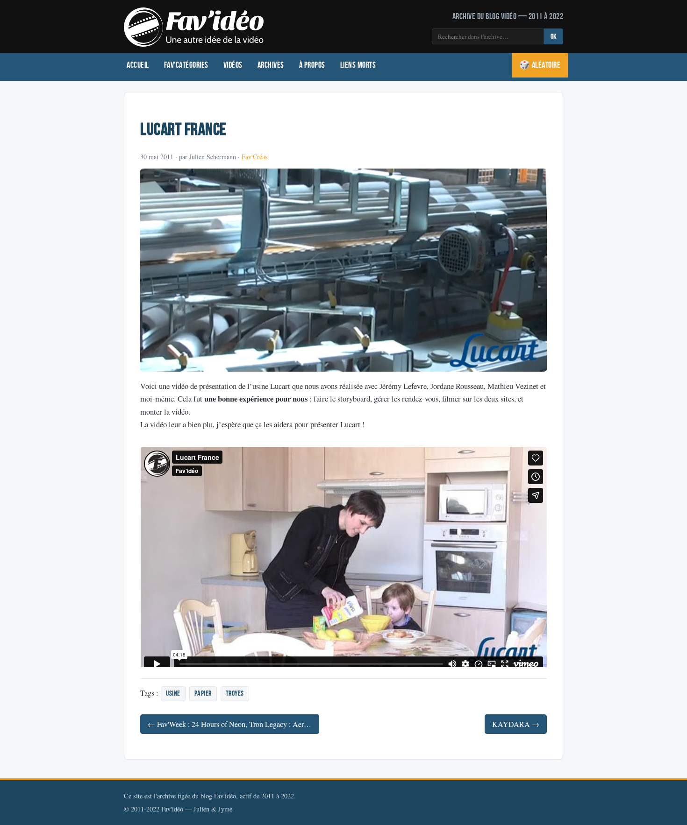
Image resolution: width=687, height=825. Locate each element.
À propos (312, 65)
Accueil (138, 65)
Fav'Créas (254, 156)
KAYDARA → (515, 724)
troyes (235, 693)
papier (203, 693)
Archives (271, 65)
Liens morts (358, 65)
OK (554, 36)
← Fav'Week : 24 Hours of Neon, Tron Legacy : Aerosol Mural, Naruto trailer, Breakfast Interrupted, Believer (233, 724)
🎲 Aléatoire (540, 65)
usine (173, 693)
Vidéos (233, 65)
